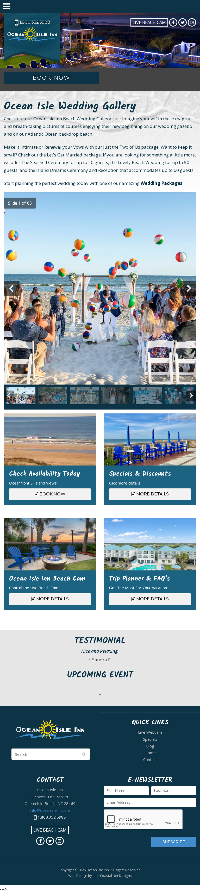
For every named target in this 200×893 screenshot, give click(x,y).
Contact (150, 759)
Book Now (51, 494)
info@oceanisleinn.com (50, 810)
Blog (150, 746)
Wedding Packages (161, 183)
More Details (152, 494)
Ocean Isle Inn (32, 40)
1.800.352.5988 (34, 22)
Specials (150, 739)
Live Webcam (150, 732)
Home (150, 752)
